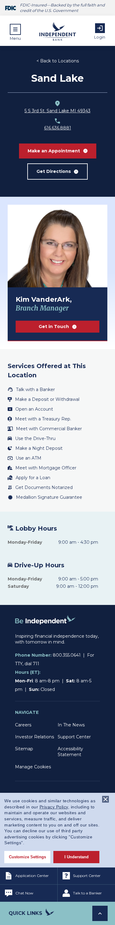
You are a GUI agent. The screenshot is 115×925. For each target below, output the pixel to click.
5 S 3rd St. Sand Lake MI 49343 (57, 111)
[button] (15, 32)
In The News (71, 725)
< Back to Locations (57, 61)
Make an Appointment (54, 151)
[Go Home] (45, 630)
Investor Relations (34, 737)
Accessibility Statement (70, 751)
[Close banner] (105, 799)
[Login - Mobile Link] (100, 28)
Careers (23, 725)
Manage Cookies (33, 767)
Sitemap (24, 749)
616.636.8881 (57, 128)
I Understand (76, 857)
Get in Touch (54, 326)
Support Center (74, 737)
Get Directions (53, 171)
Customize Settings (27, 857)
